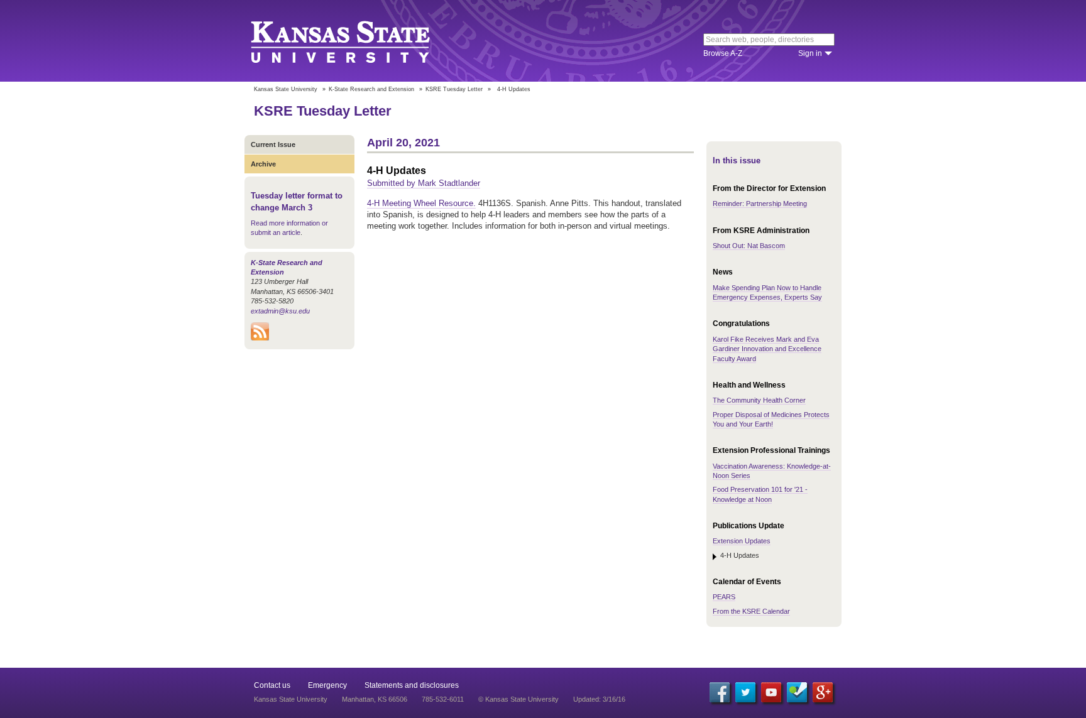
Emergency (327, 685)
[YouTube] (771, 692)
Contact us (272, 685)
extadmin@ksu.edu (280, 311)
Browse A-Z (722, 53)
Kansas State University (356, 41)
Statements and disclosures (412, 685)
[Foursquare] (797, 692)
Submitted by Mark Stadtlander (423, 183)
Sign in (810, 53)
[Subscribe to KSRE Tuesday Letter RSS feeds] (260, 338)
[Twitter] (745, 692)
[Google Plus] (823, 692)
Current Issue (273, 144)
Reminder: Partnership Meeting (760, 203)
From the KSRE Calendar (751, 611)
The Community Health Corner (759, 400)
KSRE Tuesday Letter (454, 89)
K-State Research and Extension (371, 89)
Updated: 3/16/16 (599, 699)
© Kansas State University (518, 699)
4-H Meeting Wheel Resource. (421, 203)
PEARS (724, 597)
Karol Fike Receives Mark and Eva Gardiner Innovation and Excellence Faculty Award (767, 348)
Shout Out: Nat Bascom (749, 245)
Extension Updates (742, 541)
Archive (263, 164)
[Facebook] (720, 692)
